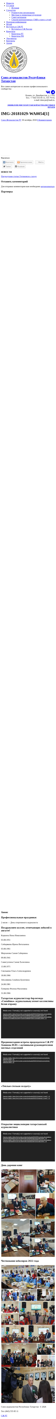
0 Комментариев (44, 120)
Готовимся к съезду (19, 176)
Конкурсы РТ (17, 34)
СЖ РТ (4, 1416)
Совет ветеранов (18, 17)
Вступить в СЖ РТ (14, 27)
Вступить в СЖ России (21, 29)
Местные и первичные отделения (26, 15)
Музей (9, 24)
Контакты (10, 41)
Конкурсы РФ (17, 36)
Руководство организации (23, 12)
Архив (9, 43)
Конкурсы (10, 31)
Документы (11, 38)
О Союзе (10, 5)
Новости (10, 3)
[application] (28, 1023)
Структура (11, 10)
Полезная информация (16, 22)
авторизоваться (47, 186)
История (15, 8)
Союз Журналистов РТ (11, 120)
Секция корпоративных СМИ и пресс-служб (31, 20)
